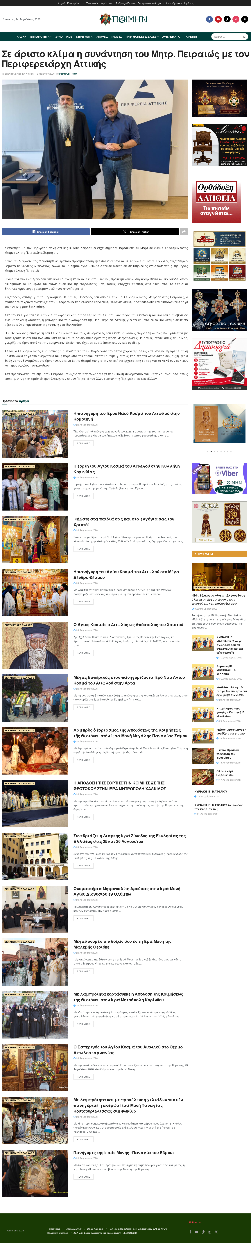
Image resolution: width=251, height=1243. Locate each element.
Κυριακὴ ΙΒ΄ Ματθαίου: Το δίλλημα (226, 670)
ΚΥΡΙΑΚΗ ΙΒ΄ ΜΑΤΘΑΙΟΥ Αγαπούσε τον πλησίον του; (218, 807)
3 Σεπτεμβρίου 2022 (205, 608)
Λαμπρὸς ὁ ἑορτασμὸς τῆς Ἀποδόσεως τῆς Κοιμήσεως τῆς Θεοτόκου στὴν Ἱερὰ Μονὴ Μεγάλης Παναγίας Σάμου (130, 733)
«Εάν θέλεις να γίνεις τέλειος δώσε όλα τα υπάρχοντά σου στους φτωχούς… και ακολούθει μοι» (218, 599)
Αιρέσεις (189, 3)
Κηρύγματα (107, 3)
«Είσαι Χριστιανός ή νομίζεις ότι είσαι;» (231, 731)
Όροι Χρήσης (95, 1229)
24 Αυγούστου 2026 (87, 424)
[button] (207, 451)
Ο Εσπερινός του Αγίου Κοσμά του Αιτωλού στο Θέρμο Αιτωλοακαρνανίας (127, 1049)
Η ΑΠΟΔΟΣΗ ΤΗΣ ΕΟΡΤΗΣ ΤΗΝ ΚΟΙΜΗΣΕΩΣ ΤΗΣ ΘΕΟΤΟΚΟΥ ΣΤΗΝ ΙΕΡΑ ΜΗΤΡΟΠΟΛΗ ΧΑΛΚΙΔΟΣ (119, 785)
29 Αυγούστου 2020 (229, 699)
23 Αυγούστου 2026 (87, 1116)
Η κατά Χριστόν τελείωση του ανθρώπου (227, 754)
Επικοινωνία (73, 1229)
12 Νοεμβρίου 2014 (207, 796)
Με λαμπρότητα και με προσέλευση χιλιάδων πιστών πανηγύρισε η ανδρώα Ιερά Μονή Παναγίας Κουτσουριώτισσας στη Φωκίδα (128, 1105)
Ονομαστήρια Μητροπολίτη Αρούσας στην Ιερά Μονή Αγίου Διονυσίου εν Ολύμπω (126, 891)
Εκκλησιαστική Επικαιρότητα (213, 587)
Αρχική (61, 3)
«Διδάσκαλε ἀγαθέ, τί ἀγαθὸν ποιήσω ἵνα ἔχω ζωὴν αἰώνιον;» (231, 691)
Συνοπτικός (92, 3)
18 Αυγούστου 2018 (229, 762)
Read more (83, 443)
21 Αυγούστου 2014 (207, 814)
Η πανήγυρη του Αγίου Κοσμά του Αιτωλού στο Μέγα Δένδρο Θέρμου (126, 574)
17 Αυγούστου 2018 (229, 780)
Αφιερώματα (173, 3)
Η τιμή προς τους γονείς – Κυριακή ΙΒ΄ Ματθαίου (230, 712)
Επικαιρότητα (74, 3)
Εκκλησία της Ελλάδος (19, 73)
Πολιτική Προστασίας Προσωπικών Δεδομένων (138, 1229)
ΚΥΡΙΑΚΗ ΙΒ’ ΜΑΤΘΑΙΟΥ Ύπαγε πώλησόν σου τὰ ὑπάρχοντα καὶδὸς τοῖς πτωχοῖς (229, 645)
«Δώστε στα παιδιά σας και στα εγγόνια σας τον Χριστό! (123, 521)
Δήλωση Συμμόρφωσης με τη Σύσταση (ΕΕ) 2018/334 (105, 1233)
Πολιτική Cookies (57, 1233)
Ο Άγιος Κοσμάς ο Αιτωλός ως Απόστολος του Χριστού (128, 624)
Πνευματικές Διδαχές (150, 3)
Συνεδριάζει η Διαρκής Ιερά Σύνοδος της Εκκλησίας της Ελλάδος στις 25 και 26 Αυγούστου (129, 838)
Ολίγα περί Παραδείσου (225, 773)
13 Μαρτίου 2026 (45, 73)
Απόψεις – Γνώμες (126, 3)
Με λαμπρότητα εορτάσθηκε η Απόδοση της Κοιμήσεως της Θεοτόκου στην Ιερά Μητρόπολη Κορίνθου (128, 997)
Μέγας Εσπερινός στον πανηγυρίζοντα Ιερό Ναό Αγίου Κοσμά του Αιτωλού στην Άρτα (129, 680)
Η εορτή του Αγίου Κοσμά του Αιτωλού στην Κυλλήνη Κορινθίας (126, 469)
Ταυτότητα (53, 1229)
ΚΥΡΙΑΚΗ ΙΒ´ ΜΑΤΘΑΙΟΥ (210, 791)
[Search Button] (244, 36)
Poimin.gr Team (68, 73)
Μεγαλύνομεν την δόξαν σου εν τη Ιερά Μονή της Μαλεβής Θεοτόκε (122, 944)
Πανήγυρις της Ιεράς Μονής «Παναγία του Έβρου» (123, 1152)
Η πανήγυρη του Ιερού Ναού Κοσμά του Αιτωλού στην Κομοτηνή (126, 416)
